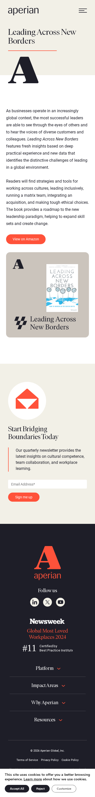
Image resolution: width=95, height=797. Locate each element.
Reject (40, 789)
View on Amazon (26, 239)
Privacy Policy (50, 760)
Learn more (33, 779)
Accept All (17, 789)
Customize (64, 789)
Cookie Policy (70, 760)
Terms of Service (27, 760)
